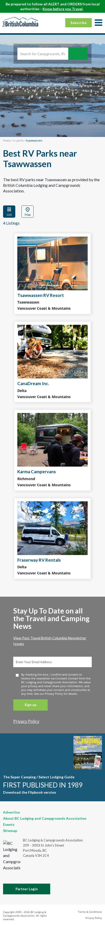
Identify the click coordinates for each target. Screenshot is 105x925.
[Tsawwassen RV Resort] (52, 263)
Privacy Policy (26, 721)
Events (9, 824)
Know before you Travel (63, 9)
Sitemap (10, 830)
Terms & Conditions (90, 912)
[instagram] (99, 874)
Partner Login (27, 889)
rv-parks (18, 140)
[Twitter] (62, 873)
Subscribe (78, 23)
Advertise (11, 812)
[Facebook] (45, 874)
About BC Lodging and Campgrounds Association (44, 818)
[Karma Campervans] (52, 440)
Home (7, 140)
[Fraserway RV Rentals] (52, 528)
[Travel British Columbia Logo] (20, 21)
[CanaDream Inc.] (52, 351)
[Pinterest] (80, 874)
